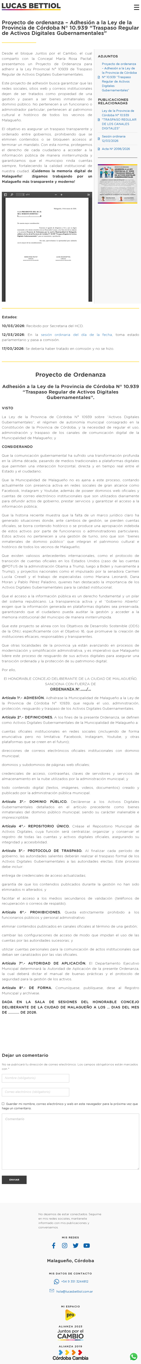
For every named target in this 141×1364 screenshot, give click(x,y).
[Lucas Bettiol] (31, 6)
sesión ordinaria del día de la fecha (76, 335)
